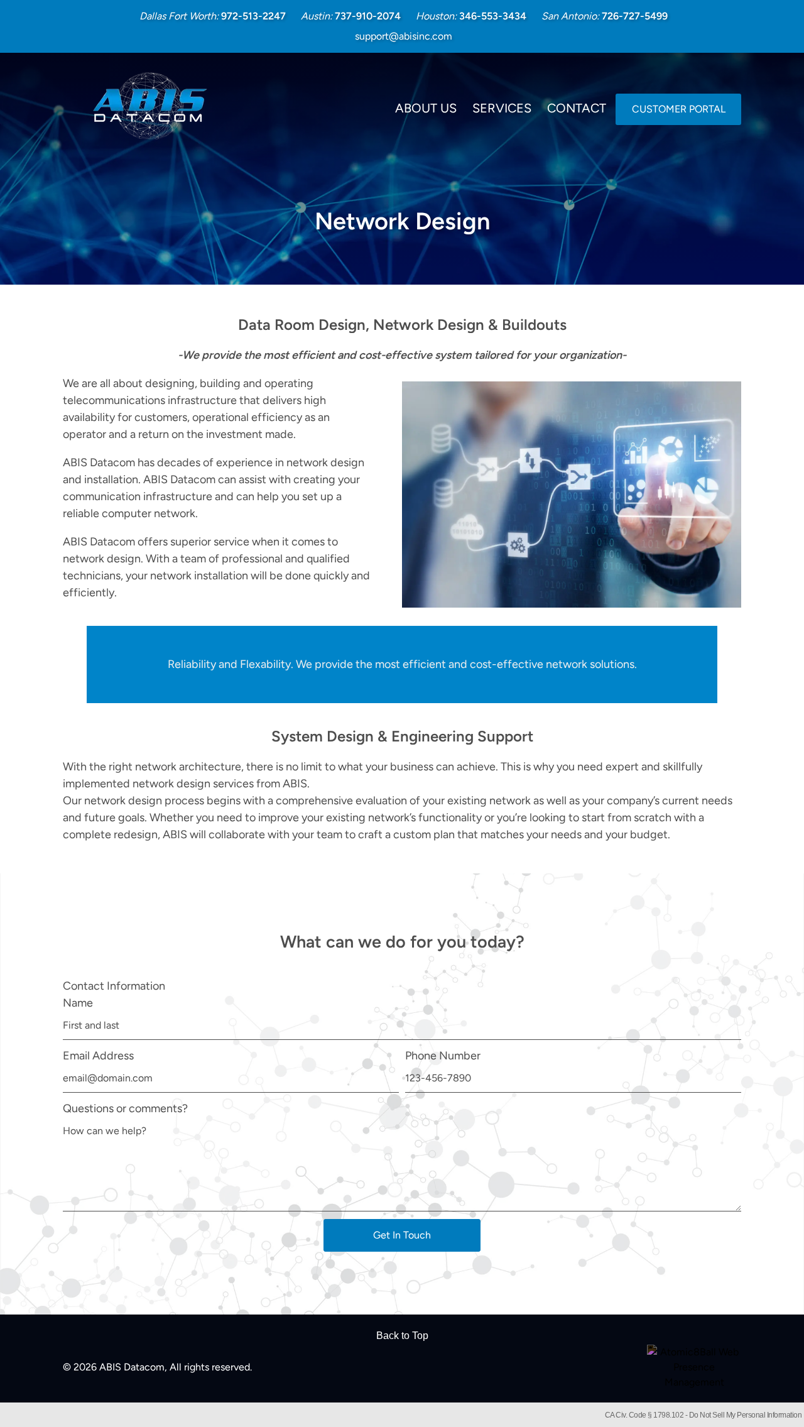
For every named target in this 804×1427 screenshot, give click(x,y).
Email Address (98, 1056)
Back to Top (402, 1335)
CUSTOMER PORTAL (678, 109)
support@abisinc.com (403, 36)
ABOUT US (426, 108)
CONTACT (576, 108)
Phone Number (443, 1056)
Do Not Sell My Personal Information (745, 1415)
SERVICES (501, 108)
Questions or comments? (125, 1108)
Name (78, 1003)
